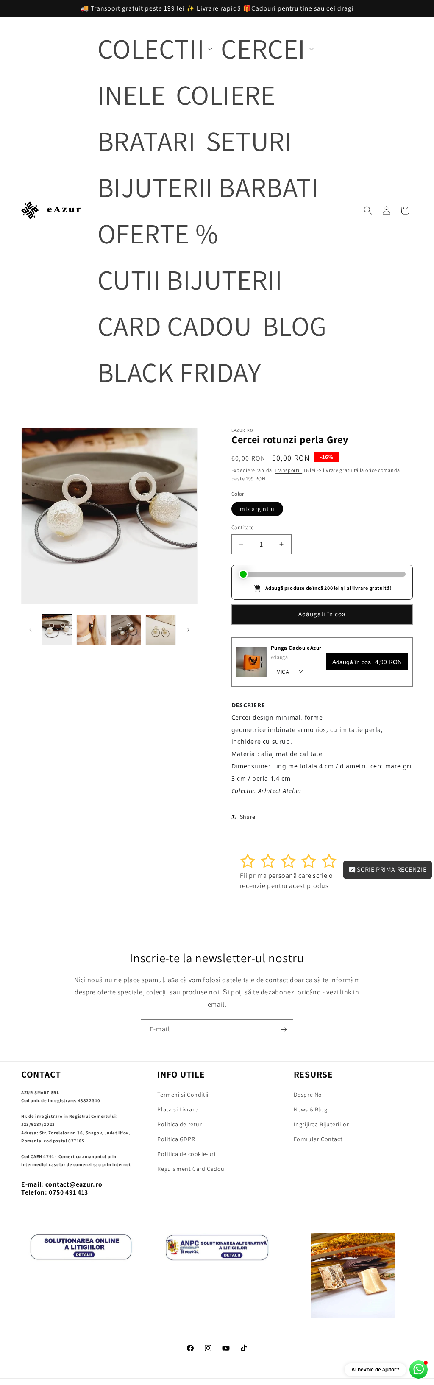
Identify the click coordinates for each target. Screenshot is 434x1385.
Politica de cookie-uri (186, 1154)
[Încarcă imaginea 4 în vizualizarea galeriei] (160, 630)
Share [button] (248, 817)
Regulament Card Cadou (191, 1169)
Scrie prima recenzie (391, 869)
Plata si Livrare (177, 1109)
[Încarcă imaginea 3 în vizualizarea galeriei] (126, 630)
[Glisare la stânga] (30, 629)
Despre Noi (309, 1094)
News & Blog (311, 1109)
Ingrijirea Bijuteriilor (321, 1124)
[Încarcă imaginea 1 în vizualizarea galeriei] (57, 630)
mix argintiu (257, 509)
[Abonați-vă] (283, 1029)
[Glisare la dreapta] (188, 629)
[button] (154, 48)
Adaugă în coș (367, 662)
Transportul (288, 470)
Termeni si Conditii (182, 1094)
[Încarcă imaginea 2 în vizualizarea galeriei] (91, 630)
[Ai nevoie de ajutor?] (418, 1369)
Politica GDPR (176, 1139)
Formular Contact (318, 1139)
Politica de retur (179, 1124)
